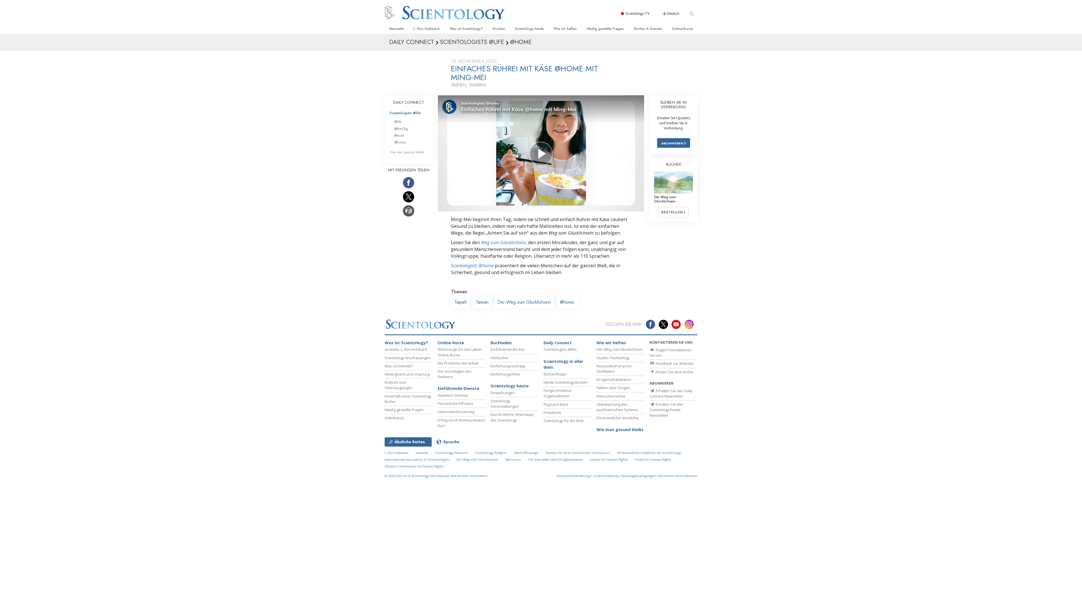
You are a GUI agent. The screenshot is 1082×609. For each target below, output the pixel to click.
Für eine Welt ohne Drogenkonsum (556, 459)
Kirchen (499, 28)
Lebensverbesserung (456, 411)
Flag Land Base (556, 404)
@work (399, 135)
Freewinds (552, 412)
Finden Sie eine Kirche (674, 371)
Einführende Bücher (508, 349)
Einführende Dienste (458, 388)
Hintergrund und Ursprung (407, 374)
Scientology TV (638, 13)
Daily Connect (558, 342)
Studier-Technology (613, 357)
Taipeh (460, 302)
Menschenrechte (611, 396)
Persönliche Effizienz (455, 403)
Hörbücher (500, 357)
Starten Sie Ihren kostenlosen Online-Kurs (578, 453)
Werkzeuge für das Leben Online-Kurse (460, 352)
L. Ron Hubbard (426, 28)
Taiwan (482, 302)
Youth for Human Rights (653, 459)
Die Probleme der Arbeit (458, 363)
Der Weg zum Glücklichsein (524, 302)
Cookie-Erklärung (606, 476)
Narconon (513, 459)
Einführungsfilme (505, 374)
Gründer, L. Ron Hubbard (406, 349)
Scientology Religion (491, 453)
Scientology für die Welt (564, 420)
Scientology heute (529, 28)
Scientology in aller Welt (563, 364)
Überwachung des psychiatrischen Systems (617, 407)
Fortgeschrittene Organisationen (557, 393)
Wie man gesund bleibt (407, 152)
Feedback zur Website (674, 363)
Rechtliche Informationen (677, 476)
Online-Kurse (682, 28)
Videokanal (394, 417)
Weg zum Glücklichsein (503, 242)
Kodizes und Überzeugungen (399, 385)
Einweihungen (503, 392)
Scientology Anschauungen (408, 357)
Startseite (396, 28)
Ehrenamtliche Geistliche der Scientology (649, 453)
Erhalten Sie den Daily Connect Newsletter (670, 393)
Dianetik (422, 453)
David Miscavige (526, 453)
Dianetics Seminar (453, 395)
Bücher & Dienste (648, 28)
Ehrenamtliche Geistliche (617, 417)
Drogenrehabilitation (614, 379)
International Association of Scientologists (417, 459)
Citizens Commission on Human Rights (414, 466)
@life (398, 121)
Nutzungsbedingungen (639, 476)
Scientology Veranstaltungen (505, 403)
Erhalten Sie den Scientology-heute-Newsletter (666, 410)
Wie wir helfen (565, 28)
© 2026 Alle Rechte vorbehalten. (436, 476)
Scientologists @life (405, 113)
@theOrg (401, 128)
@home (567, 302)
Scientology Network (451, 453)
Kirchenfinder (555, 374)
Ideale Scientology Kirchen (566, 382)
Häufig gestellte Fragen (605, 28)
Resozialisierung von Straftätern (614, 368)
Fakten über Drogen (613, 387)
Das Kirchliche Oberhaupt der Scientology (512, 417)
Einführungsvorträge (508, 366)
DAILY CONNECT (408, 102)
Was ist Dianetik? (399, 366)
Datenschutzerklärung (573, 476)
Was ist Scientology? (466, 28)
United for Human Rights (609, 459)
